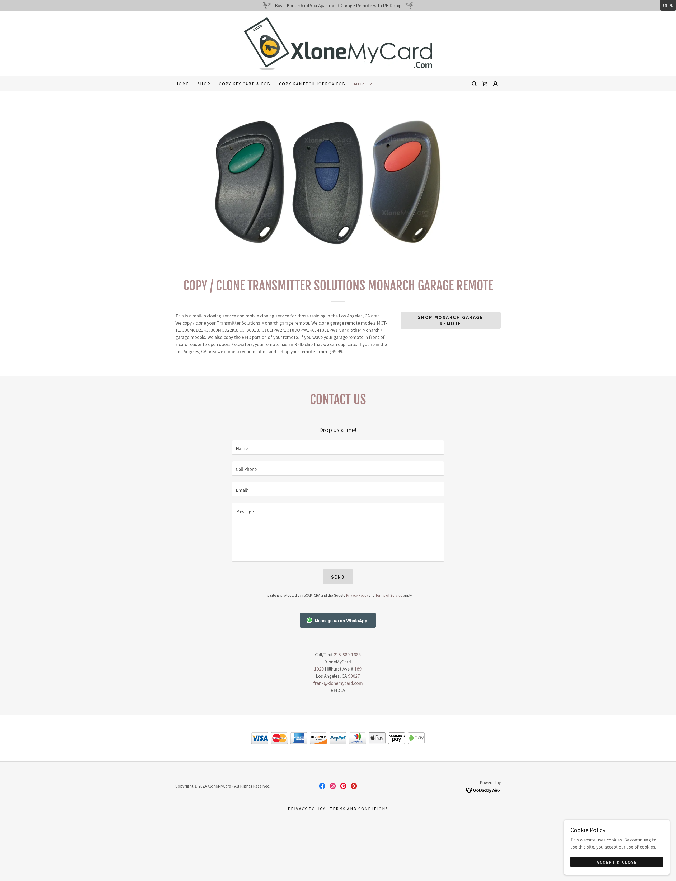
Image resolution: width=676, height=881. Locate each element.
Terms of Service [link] (388, 595)
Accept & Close (617, 862)
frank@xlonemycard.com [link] (338, 683)
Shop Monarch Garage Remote (450, 320)
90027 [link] (354, 676)
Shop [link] (204, 83)
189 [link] (358, 669)
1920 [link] (319, 669)
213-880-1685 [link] (347, 655)
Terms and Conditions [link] (359, 808)
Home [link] (182, 83)
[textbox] (338, 447)
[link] (338, 43)
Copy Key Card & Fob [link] (244, 83)
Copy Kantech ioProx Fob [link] (312, 83)
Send (338, 577)
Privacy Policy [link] (357, 595)
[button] (363, 84)
